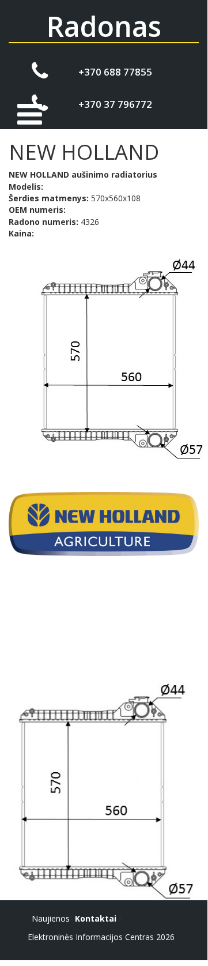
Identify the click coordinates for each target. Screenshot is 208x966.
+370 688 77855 (115, 71)
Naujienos (51, 918)
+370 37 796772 (115, 104)
